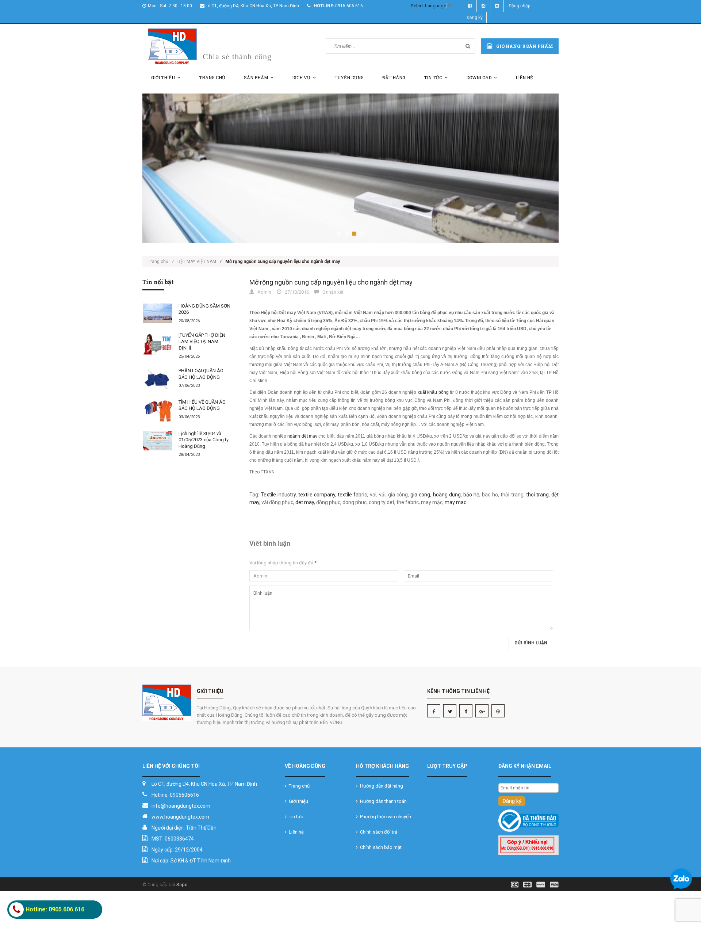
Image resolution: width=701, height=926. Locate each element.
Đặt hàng (393, 77)
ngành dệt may (302, 436)
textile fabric (352, 495)
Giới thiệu (163, 77)
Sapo (182, 884)
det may (304, 502)
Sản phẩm (256, 77)
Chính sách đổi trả (377, 832)
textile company (316, 495)
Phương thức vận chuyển (384, 816)
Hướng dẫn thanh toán (382, 801)
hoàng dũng (447, 495)
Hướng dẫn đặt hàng (380, 786)
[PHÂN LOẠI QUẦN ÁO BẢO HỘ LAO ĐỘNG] (157, 379)
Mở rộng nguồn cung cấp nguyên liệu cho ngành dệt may (331, 282)
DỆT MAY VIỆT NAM (196, 261)
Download (478, 77)
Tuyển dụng (349, 77)
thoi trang (537, 495)
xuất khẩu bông (433, 392)
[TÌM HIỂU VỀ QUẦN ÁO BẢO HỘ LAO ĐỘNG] (157, 411)
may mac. (456, 502)
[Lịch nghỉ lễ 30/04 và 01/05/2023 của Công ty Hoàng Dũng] (157, 440)
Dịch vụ (301, 77)
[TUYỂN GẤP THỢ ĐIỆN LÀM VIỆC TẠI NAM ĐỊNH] (202, 341)
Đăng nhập (519, 5)
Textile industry (278, 495)
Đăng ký (475, 17)
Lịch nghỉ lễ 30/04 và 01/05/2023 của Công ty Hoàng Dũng (204, 440)
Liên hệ (524, 77)
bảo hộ (471, 495)
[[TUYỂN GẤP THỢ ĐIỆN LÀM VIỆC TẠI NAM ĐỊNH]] (157, 343)
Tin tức (433, 77)
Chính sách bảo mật (380, 847)
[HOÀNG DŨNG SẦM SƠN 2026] (157, 313)
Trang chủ (212, 77)
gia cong (420, 495)
